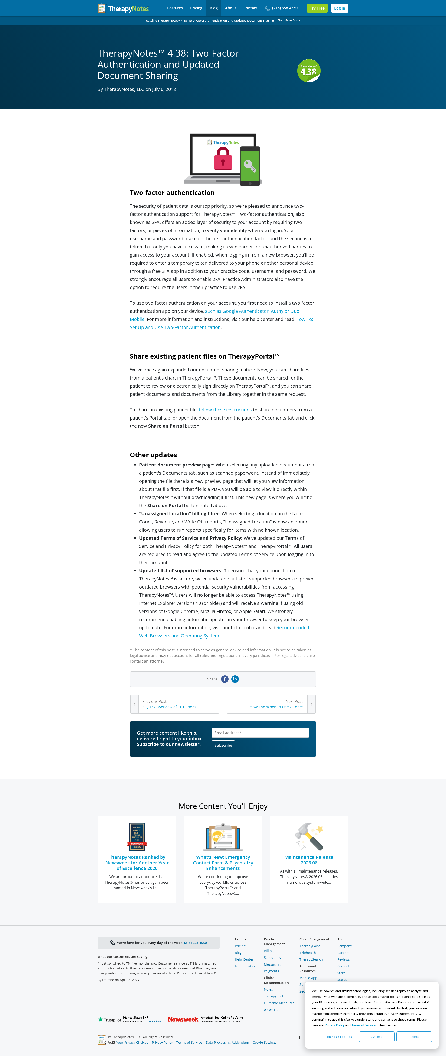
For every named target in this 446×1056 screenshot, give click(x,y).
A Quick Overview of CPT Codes (169, 707)
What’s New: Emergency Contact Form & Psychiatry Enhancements (223, 862)
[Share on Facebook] (225, 679)
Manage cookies (339, 1037)
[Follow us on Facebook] (300, 1037)
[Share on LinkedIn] (235, 679)
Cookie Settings (264, 1042)
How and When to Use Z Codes (277, 707)
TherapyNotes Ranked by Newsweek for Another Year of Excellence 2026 (137, 862)
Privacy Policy (334, 1025)
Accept (376, 1037)
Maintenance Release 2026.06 (309, 860)
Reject (414, 1037)
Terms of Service (363, 1025)
